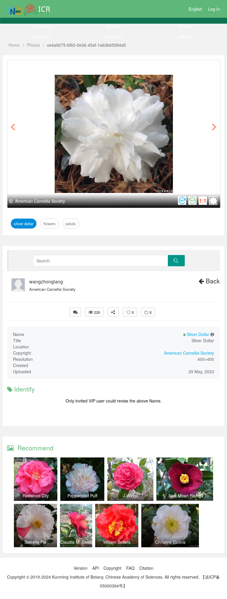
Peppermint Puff (82, 496)
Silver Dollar (25, 66)
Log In (214, 9)
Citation (146, 568)
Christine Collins (170, 542)
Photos (185, 26)
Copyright (112, 568)
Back (212, 280)
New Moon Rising (184, 496)
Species (113, 26)
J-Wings (130, 496)
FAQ (130, 568)
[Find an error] (75, 312)
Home (14, 45)
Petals (65, 66)
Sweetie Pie (35, 542)
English (195, 9)
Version (80, 568)
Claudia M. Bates (76, 542)
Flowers (48, 66)
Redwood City (36, 496)
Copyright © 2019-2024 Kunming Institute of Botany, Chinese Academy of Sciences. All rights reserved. (103, 577)
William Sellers (116, 542)
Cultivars (41, 26)
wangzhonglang (46, 281)
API (95, 568)
